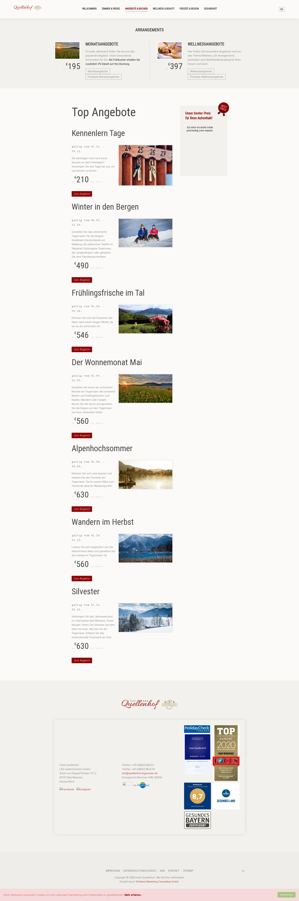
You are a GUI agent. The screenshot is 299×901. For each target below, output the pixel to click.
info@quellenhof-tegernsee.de (140, 773)
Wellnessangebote (201, 71)
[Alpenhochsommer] (145, 474)
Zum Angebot (82, 193)
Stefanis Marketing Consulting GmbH (157, 881)
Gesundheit (210, 8)
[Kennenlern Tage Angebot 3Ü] (145, 165)
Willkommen (89, 8)
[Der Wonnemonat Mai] (145, 388)
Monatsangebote (98, 71)
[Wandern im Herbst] (145, 548)
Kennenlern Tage (98, 133)
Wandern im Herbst (103, 522)
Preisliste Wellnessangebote (206, 76)
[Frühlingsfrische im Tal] (145, 319)
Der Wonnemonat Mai (107, 362)
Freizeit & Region (189, 8)
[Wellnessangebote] (170, 50)
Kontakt (173, 870)
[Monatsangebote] (67, 50)
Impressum (113, 870)
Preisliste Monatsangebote (103, 76)
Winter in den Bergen (105, 207)
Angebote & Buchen (136, 8)
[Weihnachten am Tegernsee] (145, 618)
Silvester (86, 591)
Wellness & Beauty (163, 8)
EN (281, 9)
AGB (162, 870)
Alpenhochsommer (102, 448)
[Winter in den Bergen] (145, 233)
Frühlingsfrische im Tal (108, 293)
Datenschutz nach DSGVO (139, 870)
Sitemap (188, 870)
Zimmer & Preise (111, 8)
